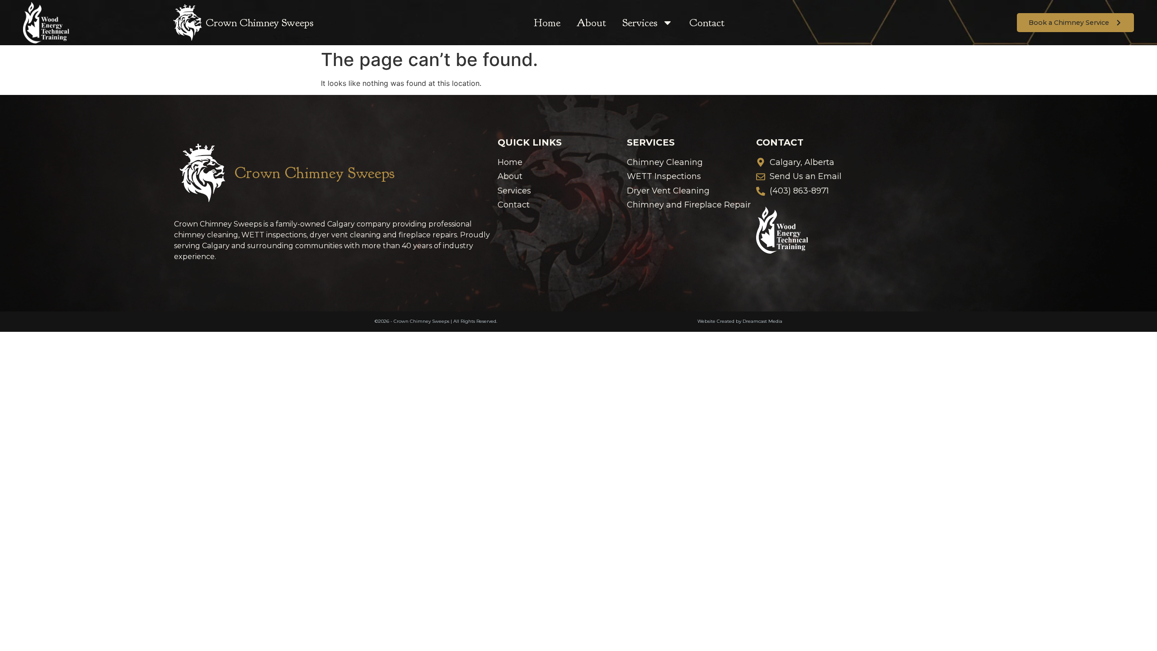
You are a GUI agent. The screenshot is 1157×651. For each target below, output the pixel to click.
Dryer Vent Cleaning (668, 191)
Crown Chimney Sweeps (260, 22)
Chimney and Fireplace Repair (689, 205)
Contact (706, 22)
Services (640, 22)
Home (547, 22)
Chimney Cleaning (665, 162)
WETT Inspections (664, 176)
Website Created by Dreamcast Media (739, 321)
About (591, 22)
